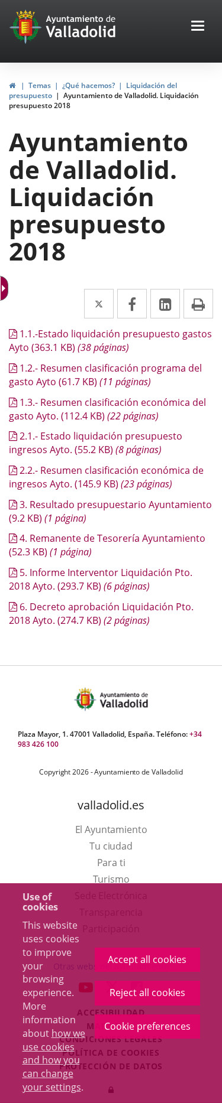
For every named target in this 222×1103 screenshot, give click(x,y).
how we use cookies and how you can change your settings (53, 1060)
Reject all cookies (147, 992)
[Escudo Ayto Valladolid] (86, 699)
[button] (197, 27)
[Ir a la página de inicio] (27, 26)
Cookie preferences (147, 1026)
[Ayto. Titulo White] (81, 26)
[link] (12, 85)
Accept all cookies (147, 959)
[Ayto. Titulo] (123, 699)
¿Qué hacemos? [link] (88, 85)
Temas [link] (39, 85)
